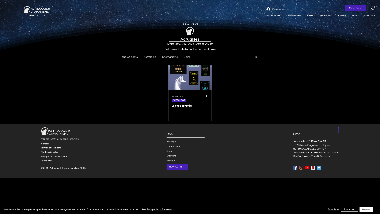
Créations (171, 156)
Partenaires (46, 161)
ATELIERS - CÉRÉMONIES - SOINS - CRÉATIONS (60, 139)
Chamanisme (170, 57)
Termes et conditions (51, 148)
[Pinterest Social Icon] (313, 168)
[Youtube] (307, 168)
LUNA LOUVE (36, 15)
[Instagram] (301, 168)
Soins (187, 57)
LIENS (170, 134)
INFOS (296, 134)
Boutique (171, 161)
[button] (372, 8)
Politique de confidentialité (54, 156)
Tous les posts (129, 57)
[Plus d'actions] (207, 96)
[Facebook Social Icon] (295, 168)
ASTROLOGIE (179, 100)
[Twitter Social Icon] (319, 168)
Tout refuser (349, 209)
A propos (45, 144)
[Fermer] (376, 209)
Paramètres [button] (333, 209)
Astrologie (150, 57)
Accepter (366, 209)
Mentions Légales (49, 152)
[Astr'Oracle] (190, 77)
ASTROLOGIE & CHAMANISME (40, 10)
